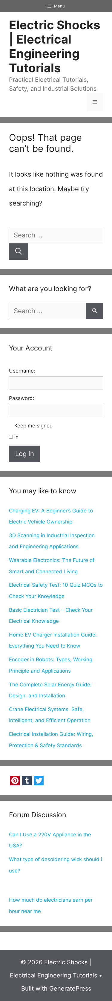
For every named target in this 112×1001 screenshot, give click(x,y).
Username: (22, 371)
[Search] (18, 251)
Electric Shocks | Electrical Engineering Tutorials (54, 46)
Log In (24, 454)
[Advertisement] (56, 886)
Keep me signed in (33, 431)
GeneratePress (70, 988)
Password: (21, 398)
